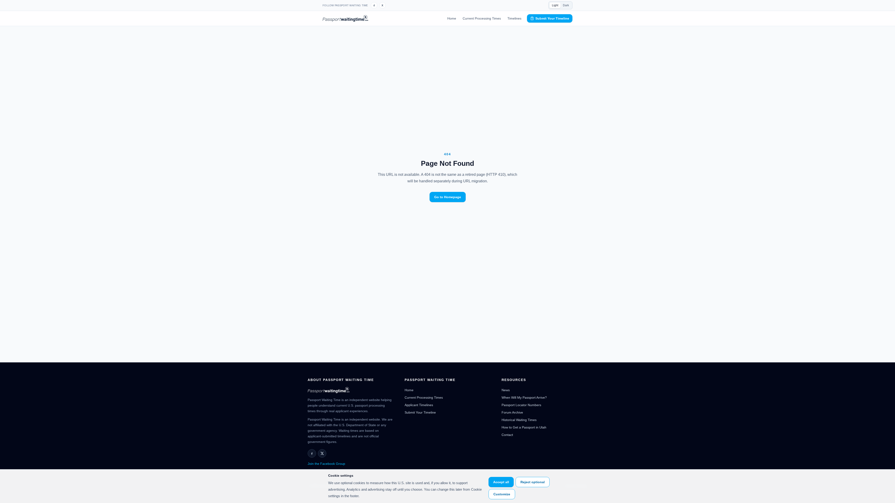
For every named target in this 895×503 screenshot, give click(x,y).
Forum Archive (512, 412)
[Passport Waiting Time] (345, 18)
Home (451, 18)
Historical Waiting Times (519, 420)
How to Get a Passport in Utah (524, 427)
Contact (507, 435)
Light (555, 5)
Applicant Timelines (419, 405)
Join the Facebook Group (326, 464)
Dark (566, 5)
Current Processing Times (482, 18)
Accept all (501, 482)
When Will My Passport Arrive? (524, 397)
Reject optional (532, 482)
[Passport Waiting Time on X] (322, 453)
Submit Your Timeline (552, 18)
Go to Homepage (447, 197)
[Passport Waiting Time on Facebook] (374, 5)
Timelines (514, 18)
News (506, 390)
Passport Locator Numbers (521, 405)
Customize (501, 494)
